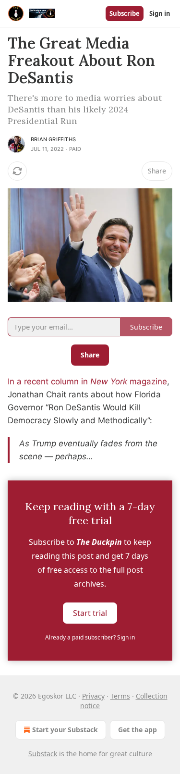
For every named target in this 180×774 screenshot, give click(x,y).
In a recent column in (49, 381)
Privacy (93, 695)
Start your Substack (65, 729)
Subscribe (124, 13)
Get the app (137, 729)
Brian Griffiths (53, 139)
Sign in (159, 13)
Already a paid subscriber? (90, 637)
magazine (147, 381)
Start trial (90, 612)
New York (108, 381)
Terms (120, 695)
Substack (42, 753)
